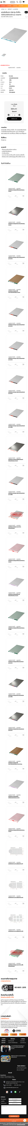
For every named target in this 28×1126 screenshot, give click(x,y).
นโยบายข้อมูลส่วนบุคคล (21, 1068)
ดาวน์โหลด (23, 1038)
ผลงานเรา (3, 1042)
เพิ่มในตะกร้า (14, 119)
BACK (26, 12)
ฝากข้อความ (14, 1116)
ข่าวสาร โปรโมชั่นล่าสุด (12, 1042)
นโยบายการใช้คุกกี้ (20, 1070)
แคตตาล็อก (22, 1040)
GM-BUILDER (11, 1040)
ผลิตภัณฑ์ (3, 1040)
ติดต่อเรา (14, 1079)
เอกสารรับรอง (23, 1042)
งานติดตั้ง (3, 1038)
